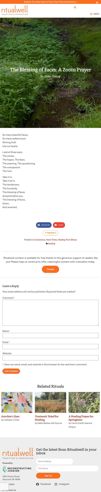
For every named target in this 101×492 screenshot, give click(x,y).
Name (6, 331)
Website (6, 353)
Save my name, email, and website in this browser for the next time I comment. (46, 364)
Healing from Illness (67, 239)
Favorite (51, 233)
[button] (75, 7)
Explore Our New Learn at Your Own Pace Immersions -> (50, 2)
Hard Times (51, 239)
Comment (8, 298)
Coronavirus (39, 239)
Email (6, 342)
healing (51, 243)
